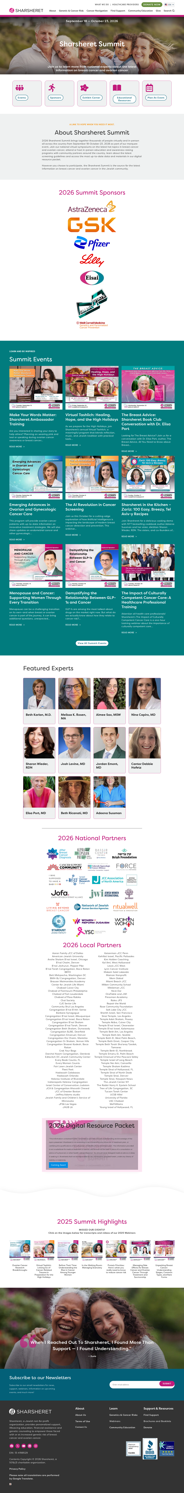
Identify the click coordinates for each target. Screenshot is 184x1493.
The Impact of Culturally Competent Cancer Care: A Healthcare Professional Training (146, 600)
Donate (148, 1427)
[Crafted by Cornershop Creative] (10, 1484)
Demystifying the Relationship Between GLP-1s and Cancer (90, 598)
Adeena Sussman (109, 813)
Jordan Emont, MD (107, 765)
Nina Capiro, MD (143, 714)
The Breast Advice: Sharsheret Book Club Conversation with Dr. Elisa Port (146, 422)
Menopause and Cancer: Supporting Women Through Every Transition (35, 598)
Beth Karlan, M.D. (38, 714)
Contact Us (81, 1427)
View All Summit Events (92, 643)
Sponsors (55, 97)
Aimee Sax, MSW (108, 714)
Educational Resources (124, 99)
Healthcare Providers (125, 4)
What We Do (102, 4)
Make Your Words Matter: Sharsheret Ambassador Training (32, 419)
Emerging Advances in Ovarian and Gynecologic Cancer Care (32, 509)
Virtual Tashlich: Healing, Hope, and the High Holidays (91, 417)
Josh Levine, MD (73, 764)
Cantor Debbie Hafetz (142, 765)
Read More (15, 446)
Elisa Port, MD (36, 813)
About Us (80, 1415)
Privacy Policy (17, 1469)
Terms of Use (82, 1421)
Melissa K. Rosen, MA (73, 716)
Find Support (151, 1415)
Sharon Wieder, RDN (37, 765)
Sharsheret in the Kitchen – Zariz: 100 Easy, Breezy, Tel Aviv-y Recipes (146, 509)
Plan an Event (156, 97)
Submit (167, 1383)
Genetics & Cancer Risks (123, 1415)
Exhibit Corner (91, 97)
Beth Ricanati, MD (74, 813)
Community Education (122, 1427)
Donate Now (151, 4)
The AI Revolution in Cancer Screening (90, 507)
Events (22, 97)
